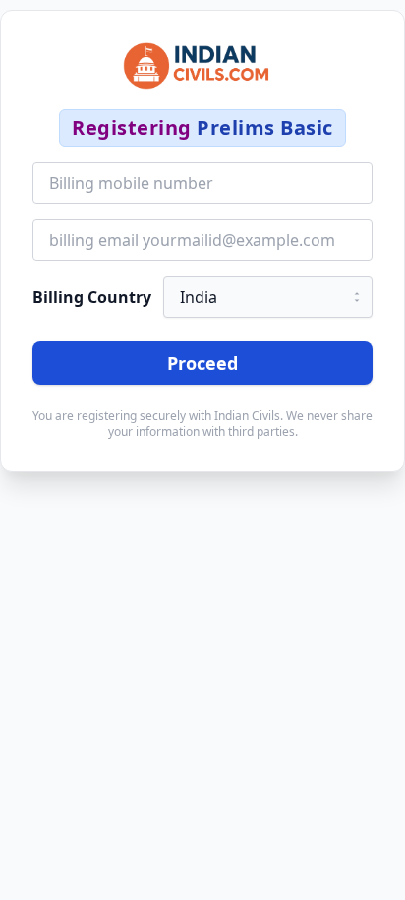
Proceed (202, 363)
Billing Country (91, 297)
